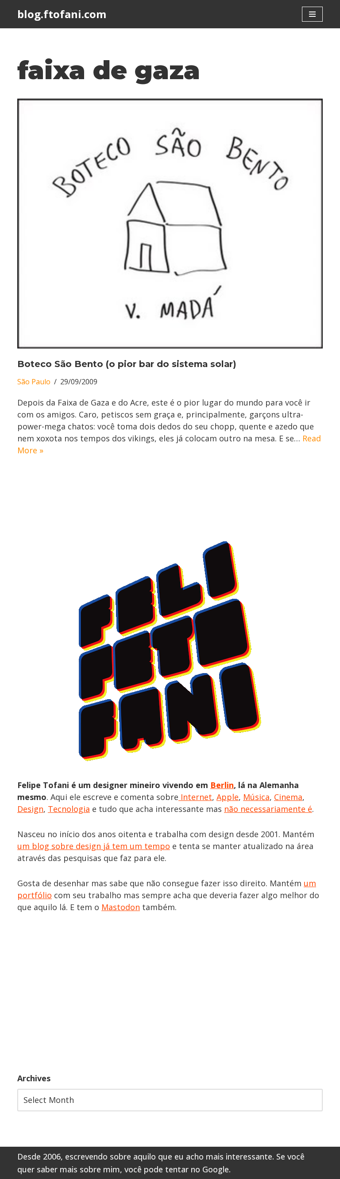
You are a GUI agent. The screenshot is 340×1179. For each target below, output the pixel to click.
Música (256, 797)
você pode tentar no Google (176, 1169)
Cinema (288, 797)
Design (30, 809)
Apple (227, 797)
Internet (195, 797)
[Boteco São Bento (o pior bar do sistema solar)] (170, 223)
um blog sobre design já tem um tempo (93, 846)
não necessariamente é (268, 809)
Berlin (222, 785)
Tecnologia (69, 809)
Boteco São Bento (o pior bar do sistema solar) (126, 364)
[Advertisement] (170, 993)
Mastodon (120, 907)
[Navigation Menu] (312, 14)
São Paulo (33, 382)
